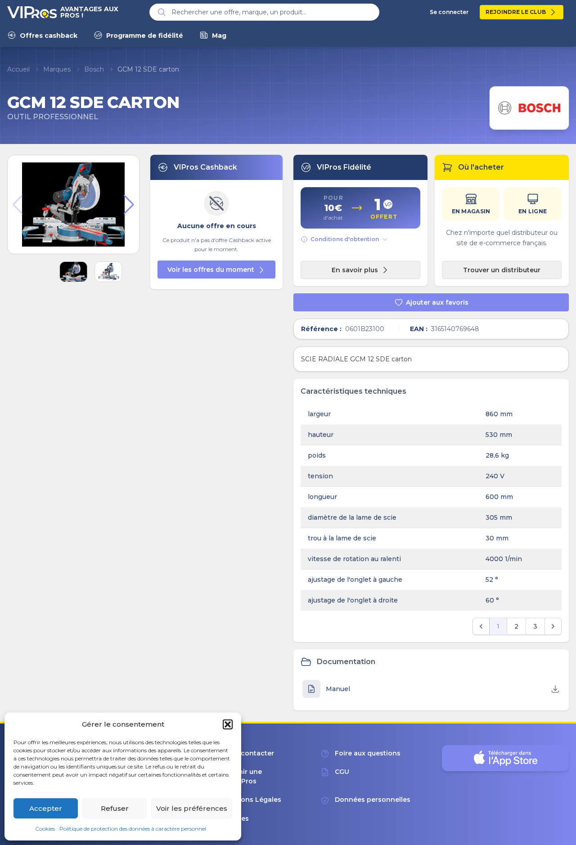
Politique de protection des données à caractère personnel (132, 828)
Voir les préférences (191, 808)
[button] (227, 724)
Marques (57, 69)
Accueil (18, 69)
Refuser (115, 808)
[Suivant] (553, 626)
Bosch (94, 69)
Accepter (45, 808)
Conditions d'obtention (344, 239)
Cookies (45, 828)
